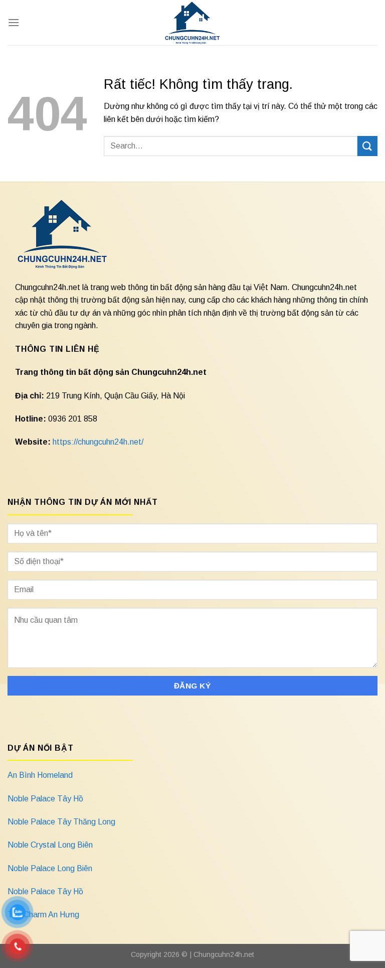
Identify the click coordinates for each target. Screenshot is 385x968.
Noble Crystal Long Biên (50, 845)
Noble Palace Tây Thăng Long (61, 821)
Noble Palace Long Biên (50, 868)
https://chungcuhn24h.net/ (98, 442)
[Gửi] (367, 146)
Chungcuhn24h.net (224, 954)
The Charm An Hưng (43, 914)
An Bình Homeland (40, 775)
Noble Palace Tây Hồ (45, 798)
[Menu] (14, 22)
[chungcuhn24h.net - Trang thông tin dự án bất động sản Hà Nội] (192, 22)
